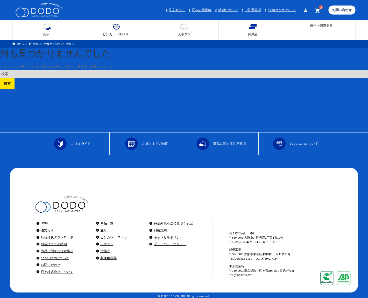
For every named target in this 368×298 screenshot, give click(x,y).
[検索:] (184, 74)
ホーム (21, 44)
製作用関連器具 (321, 25)
